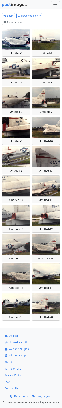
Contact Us (11, 388)
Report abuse (14, 22)
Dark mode (21, 396)
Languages (43, 396)
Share (10, 15)
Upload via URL (18, 342)
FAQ (7, 382)
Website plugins (19, 349)
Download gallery (31, 15)
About (8, 362)
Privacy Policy (13, 375)
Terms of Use (13, 368)
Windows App (17, 355)
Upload (13, 336)
